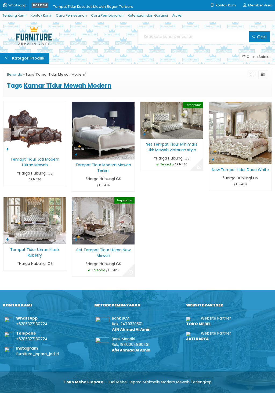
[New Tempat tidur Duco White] (240, 133)
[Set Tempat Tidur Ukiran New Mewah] (103, 220)
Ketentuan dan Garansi (148, 15)
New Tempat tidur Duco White (240, 169)
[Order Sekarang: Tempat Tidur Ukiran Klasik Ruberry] (7, 239)
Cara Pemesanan (71, 15)
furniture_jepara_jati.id (37, 354)
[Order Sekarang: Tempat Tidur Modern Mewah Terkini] (76, 154)
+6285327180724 (32, 324)
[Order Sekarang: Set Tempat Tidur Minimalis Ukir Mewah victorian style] (144, 134)
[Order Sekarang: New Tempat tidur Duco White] (213, 159)
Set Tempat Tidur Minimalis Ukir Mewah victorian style (171, 147)
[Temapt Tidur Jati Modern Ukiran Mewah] (34, 127)
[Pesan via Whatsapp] (199, 167)
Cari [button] (261, 37)
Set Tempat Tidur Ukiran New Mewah (103, 252)
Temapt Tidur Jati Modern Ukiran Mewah (34, 162)
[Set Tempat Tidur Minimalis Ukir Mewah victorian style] (171, 120)
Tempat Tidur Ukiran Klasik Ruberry (34, 252)
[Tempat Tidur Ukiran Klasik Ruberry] (34, 220)
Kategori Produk (27, 58)
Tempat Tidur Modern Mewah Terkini (103, 167)
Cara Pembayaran (107, 15)
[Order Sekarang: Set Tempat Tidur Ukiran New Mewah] (76, 239)
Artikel (177, 15)
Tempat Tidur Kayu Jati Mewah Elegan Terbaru (93, 5)
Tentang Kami (14, 15)
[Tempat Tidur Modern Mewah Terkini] (103, 130)
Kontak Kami (41, 15)
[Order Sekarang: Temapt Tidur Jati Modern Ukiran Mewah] (7, 149)
